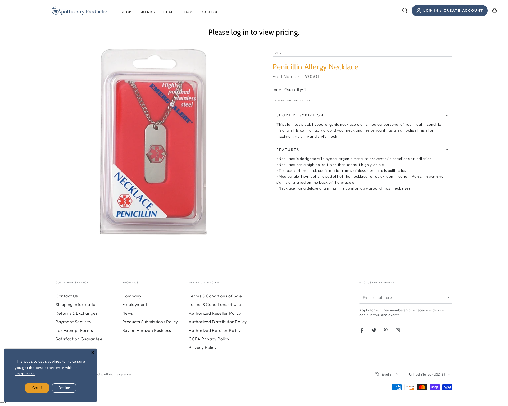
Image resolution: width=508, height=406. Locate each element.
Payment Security (74, 321)
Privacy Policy (202, 347)
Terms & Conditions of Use (215, 304)
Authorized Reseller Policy (215, 313)
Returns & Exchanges (77, 313)
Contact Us (67, 296)
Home (277, 53)
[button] (405, 10)
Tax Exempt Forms (74, 330)
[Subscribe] (449, 297)
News (127, 313)
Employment (135, 304)
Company (132, 296)
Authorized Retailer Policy (215, 330)
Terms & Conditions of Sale (215, 296)
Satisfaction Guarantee (79, 338)
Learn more (25, 373)
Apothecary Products (292, 100)
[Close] (93, 352)
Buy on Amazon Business (146, 330)
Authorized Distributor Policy (218, 321)
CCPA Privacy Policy (209, 338)
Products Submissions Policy (150, 321)
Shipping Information (77, 304)
